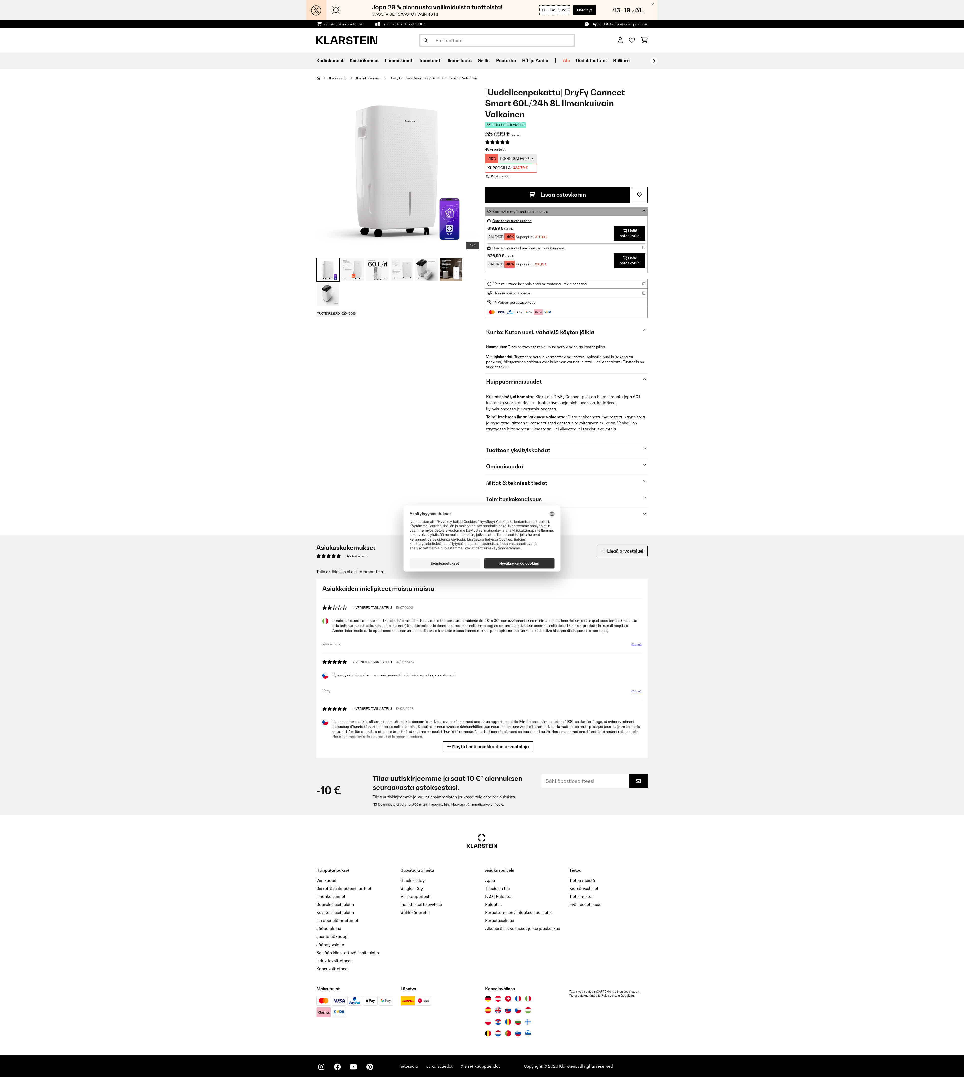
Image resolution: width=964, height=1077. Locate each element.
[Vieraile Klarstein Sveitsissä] (508, 999)
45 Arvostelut (495, 149)
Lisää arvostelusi (624, 551)
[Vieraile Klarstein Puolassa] (488, 1022)
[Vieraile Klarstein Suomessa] (528, 1022)
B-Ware (621, 60)
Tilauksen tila (497, 888)
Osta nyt (584, 10)
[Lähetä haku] (426, 40)
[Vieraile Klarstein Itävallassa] (498, 999)
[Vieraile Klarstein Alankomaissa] (498, 1033)
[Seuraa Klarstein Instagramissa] (321, 1066)
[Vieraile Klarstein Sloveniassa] (518, 1033)
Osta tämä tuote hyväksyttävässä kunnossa (529, 248)
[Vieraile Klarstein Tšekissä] (518, 1010)
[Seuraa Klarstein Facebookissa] (337, 1066)
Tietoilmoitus (581, 896)
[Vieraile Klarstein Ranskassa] (518, 999)
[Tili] (620, 40)
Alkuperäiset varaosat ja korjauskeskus (522, 928)
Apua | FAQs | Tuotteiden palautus (620, 24)
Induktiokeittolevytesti (421, 904)
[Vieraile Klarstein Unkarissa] (528, 1010)
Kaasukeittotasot (332, 968)
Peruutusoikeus (499, 920)
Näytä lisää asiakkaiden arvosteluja (490, 746)
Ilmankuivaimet (368, 78)
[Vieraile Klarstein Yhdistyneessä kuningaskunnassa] (498, 1010)
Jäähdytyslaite (330, 944)
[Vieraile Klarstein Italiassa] (528, 999)
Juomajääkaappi (332, 936)
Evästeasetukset (585, 904)
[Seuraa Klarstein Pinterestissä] (370, 1066)
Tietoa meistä (582, 880)
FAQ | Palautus (498, 896)
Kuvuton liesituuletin (335, 912)
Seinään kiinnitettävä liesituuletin (347, 952)
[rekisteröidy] (654, 61)
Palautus (493, 904)
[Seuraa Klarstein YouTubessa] (353, 1066)
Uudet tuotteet (591, 60)
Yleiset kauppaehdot (480, 1066)
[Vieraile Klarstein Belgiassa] (488, 1033)
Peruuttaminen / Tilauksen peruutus (519, 912)
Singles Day (412, 888)
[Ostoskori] (644, 40)
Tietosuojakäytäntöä (583, 995)
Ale (566, 60)
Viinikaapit (326, 880)
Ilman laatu (338, 78)
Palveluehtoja (610, 995)
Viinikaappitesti (415, 896)
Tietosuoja (408, 1066)
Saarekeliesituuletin (335, 904)
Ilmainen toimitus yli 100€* (403, 24)
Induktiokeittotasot (334, 960)
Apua (490, 880)
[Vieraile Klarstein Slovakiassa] (508, 1010)
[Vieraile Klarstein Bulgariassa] (518, 1022)
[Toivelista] (632, 40)
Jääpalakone (328, 928)
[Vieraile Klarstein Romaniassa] (508, 1022)
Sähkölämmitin (415, 912)
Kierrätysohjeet (583, 888)
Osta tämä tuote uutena (512, 221)
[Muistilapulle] (640, 195)
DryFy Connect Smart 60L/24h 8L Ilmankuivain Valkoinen (433, 78)
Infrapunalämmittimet (337, 920)
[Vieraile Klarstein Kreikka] (528, 1033)
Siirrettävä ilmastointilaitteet (343, 888)
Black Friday (413, 880)
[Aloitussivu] (322, 78)
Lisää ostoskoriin (562, 194)
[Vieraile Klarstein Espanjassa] (488, 1010)
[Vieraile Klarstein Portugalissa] (508, 1033)
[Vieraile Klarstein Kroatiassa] (498, 1022)
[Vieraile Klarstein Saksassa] (488, 999)
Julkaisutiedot (439, 1066)
